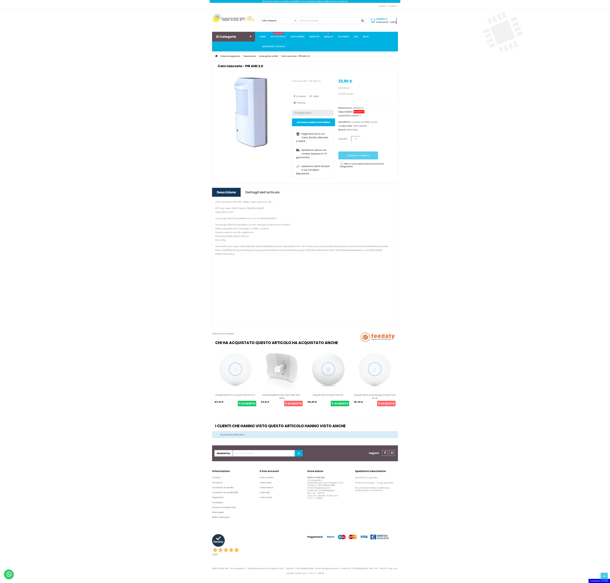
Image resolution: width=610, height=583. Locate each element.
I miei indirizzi (266, 487)
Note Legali (218, 512)
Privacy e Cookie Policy (224, 507)
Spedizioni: (344, 122)
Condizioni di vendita (223, 487)
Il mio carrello (267, 477)
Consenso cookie (599, 580)
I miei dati (265, 492)
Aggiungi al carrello (358, 155)
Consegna (217, 502)
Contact (216, 477)
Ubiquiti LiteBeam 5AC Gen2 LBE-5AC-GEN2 (235, 396)
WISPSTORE (352, 129)
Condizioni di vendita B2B (225, 492)
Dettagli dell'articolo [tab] (263, 192)
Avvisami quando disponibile (313, 122)
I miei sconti (266, 497)
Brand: (342, 129)
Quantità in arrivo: (348, 115)
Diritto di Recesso (221, 517)
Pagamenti (218, 497)
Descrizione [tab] (226, 192)
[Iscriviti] (299, 453)
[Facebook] (385, 453)
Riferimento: (345, 108)
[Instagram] (392, 453)
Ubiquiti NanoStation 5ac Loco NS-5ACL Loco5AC (375, 396)
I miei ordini (265, 482)
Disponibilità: (345, 112)
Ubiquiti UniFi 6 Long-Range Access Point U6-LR (328, 396)
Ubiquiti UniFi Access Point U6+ (281, 394)
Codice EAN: (345, 126)
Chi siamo (217, 482)
